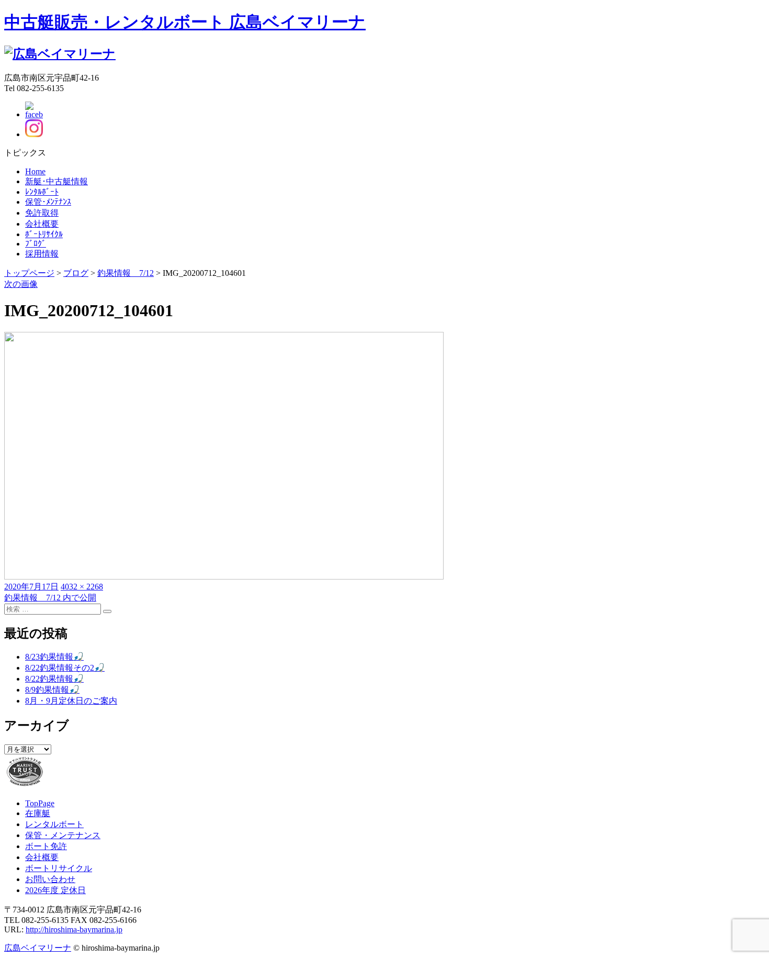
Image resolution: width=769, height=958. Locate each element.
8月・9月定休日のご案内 (71, 700)
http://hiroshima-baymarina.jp (74, 929)
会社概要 (42, 223)
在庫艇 (37, 813)
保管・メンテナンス (62, 835)
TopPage (39, 803)
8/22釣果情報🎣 (54, 678)
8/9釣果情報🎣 (52, 689)
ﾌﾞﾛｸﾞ (35, 243)
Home (35, 171)
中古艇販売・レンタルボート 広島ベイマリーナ (185, 22)
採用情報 (42, 253)
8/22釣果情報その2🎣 (65, 667)
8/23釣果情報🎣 (54, 656)
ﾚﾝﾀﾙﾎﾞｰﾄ (42, 191)
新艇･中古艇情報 (56, 181)
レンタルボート (54, 824)
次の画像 (21, 284)
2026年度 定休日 (55, 890)
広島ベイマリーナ (37, 947)
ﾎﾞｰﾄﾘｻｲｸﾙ (44, 234)
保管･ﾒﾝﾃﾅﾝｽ (48, 201)
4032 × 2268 (82, 586)
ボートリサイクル (58, 868)
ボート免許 (46, 846)
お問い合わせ (50, 879)
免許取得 (42, 212)
